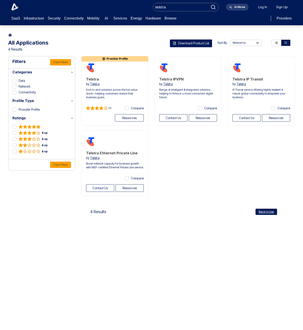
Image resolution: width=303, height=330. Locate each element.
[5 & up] (26, 127)
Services (120, 18)
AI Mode (239, 7)
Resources (129, 118)
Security (54, 18)
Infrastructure (34, 18)
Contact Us (173, 118)
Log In (262, 7)
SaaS (15, 18)
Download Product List (193, 43)
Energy (136, 18)
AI (106, 18)
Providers (284, 18)
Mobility (93, 18)
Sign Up (282, 7)
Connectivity (74, 18)
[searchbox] (181, 7)
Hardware (153, 18)
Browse (171, 18)
